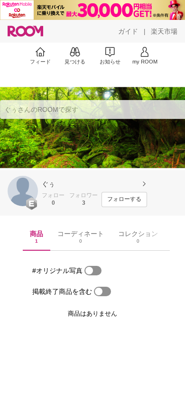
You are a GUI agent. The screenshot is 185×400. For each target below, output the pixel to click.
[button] (23, 191)
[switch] (93, 270)
